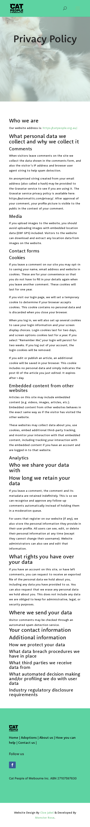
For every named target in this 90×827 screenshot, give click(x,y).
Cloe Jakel (47, 812)
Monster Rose (44, 817)
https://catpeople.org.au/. (60, 128)
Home (13, 738)
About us (46, 738)
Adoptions (29, 738)
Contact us (26, 743)
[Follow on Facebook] (12, 765)
